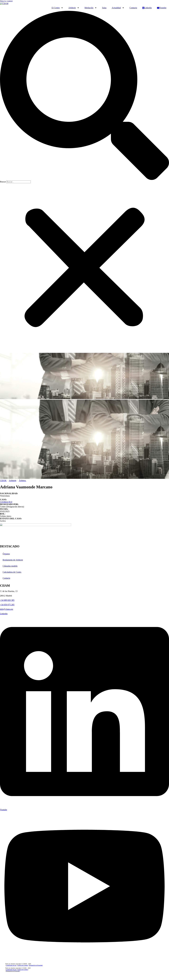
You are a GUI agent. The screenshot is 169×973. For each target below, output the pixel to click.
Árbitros (22, 480)
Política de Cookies (22, 965)
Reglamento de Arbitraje (13, 560)
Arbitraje (72, 8)
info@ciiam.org (6, 609)
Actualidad (116, 8)
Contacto (133, 8)
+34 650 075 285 (7, 605)
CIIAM (3, 480)
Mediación (88, 8)
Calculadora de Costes (12, 572)
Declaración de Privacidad (36, 965)
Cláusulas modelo (10, 566)
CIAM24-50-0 (6, 502)
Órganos (6, 554)
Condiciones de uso (11, 965)
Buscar (3, 182)
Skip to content (6, 1)
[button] (84, 95)
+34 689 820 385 (7, 600)
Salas (104, 8)
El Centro (56, 8)
